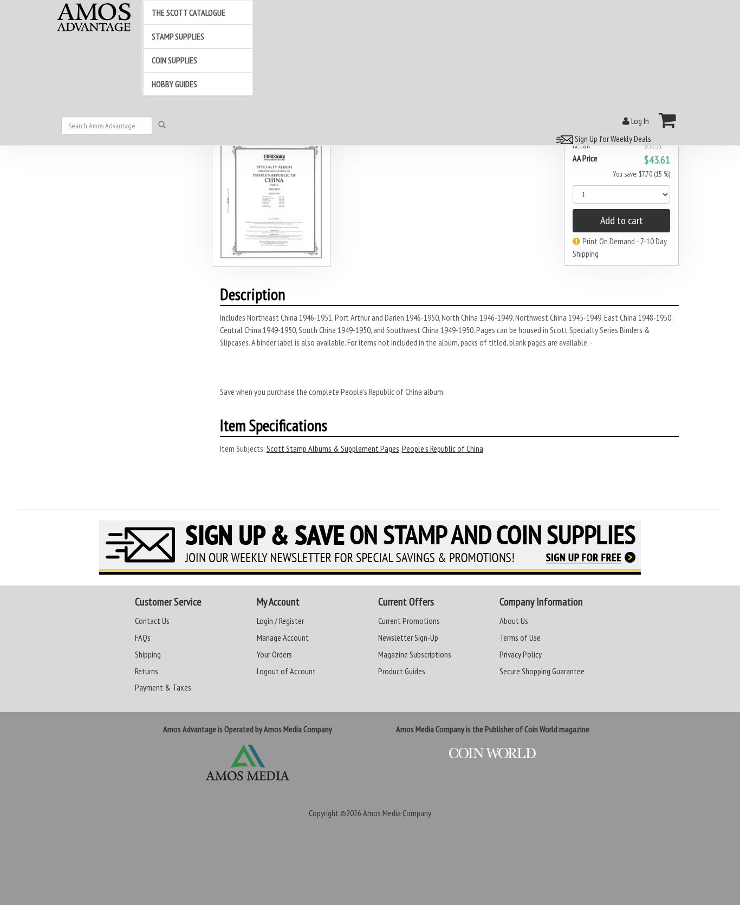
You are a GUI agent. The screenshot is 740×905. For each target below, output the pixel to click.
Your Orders (274, 654)
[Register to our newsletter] (370, 547)
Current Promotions (409, 620)
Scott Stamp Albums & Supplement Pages (333, 448)
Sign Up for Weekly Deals (612, 138)
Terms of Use (520, 637)
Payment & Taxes (163, 687)
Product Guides (401, 671)
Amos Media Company (397, 813)
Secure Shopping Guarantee (542, 671)
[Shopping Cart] (667, 120)
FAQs (143, 637)
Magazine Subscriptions (414, 654)
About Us (513, 620)
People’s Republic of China (442, 448)
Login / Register (280, 620)
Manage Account (283, 637)
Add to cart (621, 220)
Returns (146, 671)
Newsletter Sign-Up (408, 637)
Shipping (148, 654)
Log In (639, 120)
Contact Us (152, 620)
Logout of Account (286, 671)
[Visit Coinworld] (492, 753)
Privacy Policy (520, 654)
